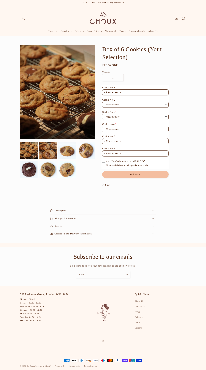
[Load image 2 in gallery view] (48, 150)
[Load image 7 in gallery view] (67, 169)
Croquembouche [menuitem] (137, 31)
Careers (138, 328)
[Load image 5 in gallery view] (29, 169)
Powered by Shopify (43, 366)
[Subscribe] (126, 274)
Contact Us (140, 306)
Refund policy (75, 366)
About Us (139, 301)
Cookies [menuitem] (64, 31)
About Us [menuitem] (153, 31)
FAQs (137, 312)
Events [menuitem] (123, 31)
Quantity (106, 72)
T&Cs (137, 322)
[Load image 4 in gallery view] (86, 150)
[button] (23, 18)
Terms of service (90, 366)
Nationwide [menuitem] (111, 31)
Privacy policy (60, 366)
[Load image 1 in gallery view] (29, 150)
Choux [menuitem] (51, 31)
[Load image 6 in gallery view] (48, 169)
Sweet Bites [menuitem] (93, 31)
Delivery (139, 317)
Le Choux (31, 366)
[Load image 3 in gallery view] (67, 150)
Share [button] (108, 185)
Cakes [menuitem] (78, 31)
